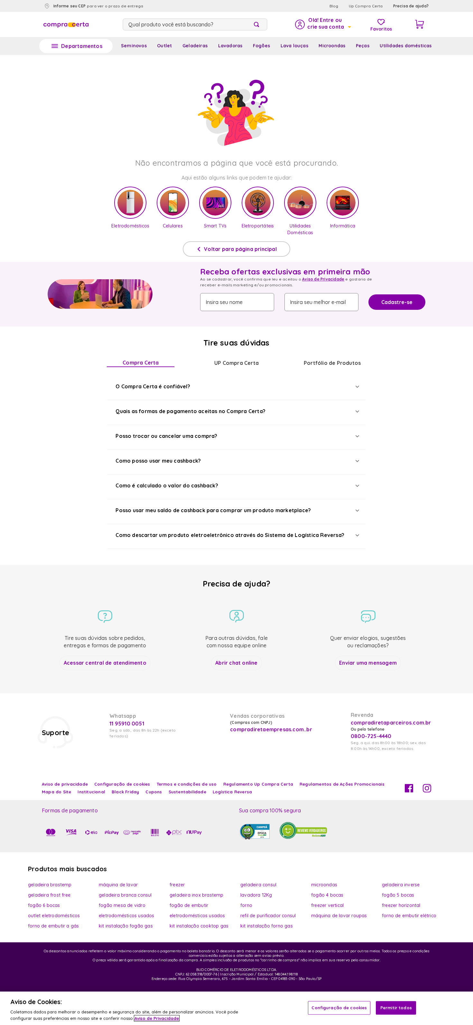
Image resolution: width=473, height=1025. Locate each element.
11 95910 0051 (126, 723)
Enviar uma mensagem (368, 663)
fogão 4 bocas (327, 895)
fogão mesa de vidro (122, 905)
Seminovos (134, 46)
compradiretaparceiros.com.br (391, 722)
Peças (362, 46)
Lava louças (294, 46)
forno (246, 905)
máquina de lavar (118, 885)
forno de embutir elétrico (409, 916)
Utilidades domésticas (405, 46)
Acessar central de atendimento (105, 663)
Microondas (332, 46)
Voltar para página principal (240, 249)
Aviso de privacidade (65, 784)
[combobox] (195, 24)
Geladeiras (195, 46)
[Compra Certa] (65, 24)
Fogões (261, 46)
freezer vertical (327, 905)
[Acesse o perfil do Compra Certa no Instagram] (427, 790)
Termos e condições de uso (187, 784)
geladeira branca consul (125, 895)
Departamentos (81, 46)
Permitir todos (396, 1007)
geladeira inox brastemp (197, 895)
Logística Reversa (232, 791)
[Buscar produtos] (258, 24)
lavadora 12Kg (256, 895)
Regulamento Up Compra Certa (258, 784)
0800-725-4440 (371, 736)
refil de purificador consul (268, 916)
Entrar (322, 24)
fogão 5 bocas (398, 895)
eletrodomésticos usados (126, 916)
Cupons (153, 791)
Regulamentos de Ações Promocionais (342, 784)
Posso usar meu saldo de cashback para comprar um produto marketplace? (213, 510)
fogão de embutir (189, 905)
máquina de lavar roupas (339, 916)
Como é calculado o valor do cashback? (167, 485)
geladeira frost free (49, 895)
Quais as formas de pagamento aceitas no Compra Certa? (190, 411)
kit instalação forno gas (266, 926)
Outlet (164, 46)
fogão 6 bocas (44, 905)
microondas (324, 885)
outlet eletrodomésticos (54, 916)
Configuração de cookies (339, 1007)
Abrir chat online (236, 663)
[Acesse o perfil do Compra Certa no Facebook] (409, 790)
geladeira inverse (401, 885)
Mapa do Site (56, 791)
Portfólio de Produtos (332, 363)
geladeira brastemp (50, 885)
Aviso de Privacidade (323, 279)
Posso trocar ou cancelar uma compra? (166, 436)
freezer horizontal (401, 905)
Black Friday (125, 791)
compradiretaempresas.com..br (270, 729)
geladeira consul (258, 885)
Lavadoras (230, 46)
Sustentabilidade (187, 791)
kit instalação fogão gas (126, 926)
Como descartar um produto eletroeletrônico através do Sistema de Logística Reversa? (230, 535)
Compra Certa (141, 362)
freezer (177, 885)
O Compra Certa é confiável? (153, 386)
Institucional (91, 791)
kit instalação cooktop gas (199, 926)
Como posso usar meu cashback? (158, 460)
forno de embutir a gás (53, 926)
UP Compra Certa (236, 363)
